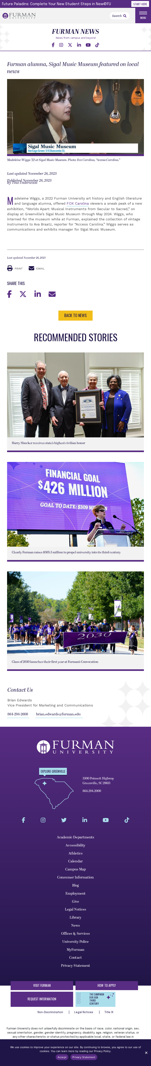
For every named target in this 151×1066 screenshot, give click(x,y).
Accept (62, 1057)
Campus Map (75, 869)
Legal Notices (75, 909)
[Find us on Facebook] (53, 45)
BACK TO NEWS (75, 315)
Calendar (75, 861)
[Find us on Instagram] (61, 45)
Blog (75, 885)
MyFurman (75, 949)
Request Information (42, 999)
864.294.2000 (92, 791)
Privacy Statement (75, 965)
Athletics (75, 853)
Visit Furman (42, 985)
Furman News (75, 32)
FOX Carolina (78, 203)
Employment (75, 893)
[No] (146, 1053)
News (75, 925)
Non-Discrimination (51, 1012)
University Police (75, 941)
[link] (124, 16)
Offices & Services (75, 933)
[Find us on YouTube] (88, 45)
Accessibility (75, 845)
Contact (75, 957)
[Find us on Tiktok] (97, 45)
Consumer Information (75, 877)
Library (76, 917)
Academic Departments (75, 837)
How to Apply (107, 985)
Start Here (140, 4)
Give (75, 901)
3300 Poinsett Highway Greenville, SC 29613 (98, 780)
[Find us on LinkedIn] (79, 45)
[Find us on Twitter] (70, 45)
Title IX (109, 1012)
